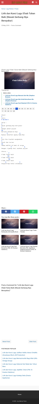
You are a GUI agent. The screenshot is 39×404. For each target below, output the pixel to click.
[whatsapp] (33, 212)
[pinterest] (24, 212)
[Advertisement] (19, 48)
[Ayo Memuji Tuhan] (19, 2)
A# (8, 108)
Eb (30, 108)
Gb (8, 111)
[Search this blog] (36, 2)
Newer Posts (6, 341)
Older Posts (32, 341)
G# (14, 111)
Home (19, 394)
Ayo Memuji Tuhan (22, 401)
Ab (2, 108)
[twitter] (15, 212)
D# (27, 108)
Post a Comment (16, 25)
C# (19, 108)
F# (5, 111)
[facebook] (6, 212)
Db (22, 108)
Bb (11, 108)
